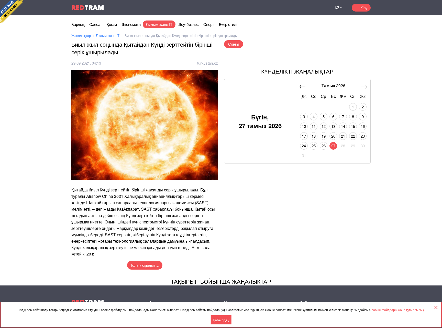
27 (333, 145)
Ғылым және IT (159, 24)
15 (353, 126)
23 (363, 136)
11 (314, 126)
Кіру (364, 7)
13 (333, 126)
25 (314, 145)
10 (304, 126)
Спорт (208, 24)
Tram (87, 7)
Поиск (320, 8)
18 (314, 136)
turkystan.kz (207, 63)
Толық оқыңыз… (144, 265)
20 (333, 136)
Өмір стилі (228, 24)
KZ (337, 7)
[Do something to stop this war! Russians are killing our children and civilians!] (11, 11)
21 (343, 136)
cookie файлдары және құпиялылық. (398, 310)
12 (324, 126)
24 (304, 145)
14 (343, 126)
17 (304, 136)
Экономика (131, 24)
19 (324, 136)
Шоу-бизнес (188, 24)
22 (353, 136)
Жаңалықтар (81, 35)
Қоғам (112, 24)
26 (324, 145)
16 (363, 126)
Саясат (95, 24)
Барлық (78, 24)
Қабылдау (221, 319)
